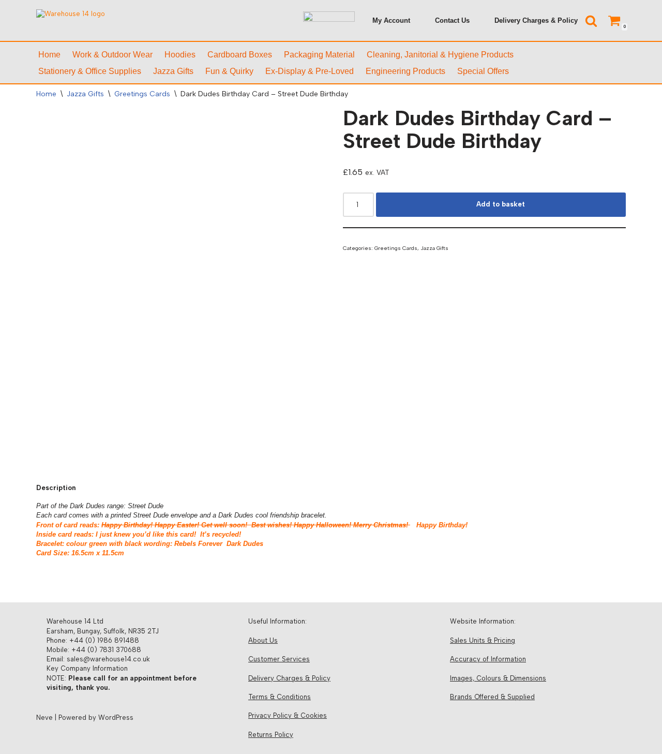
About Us (263, 640)
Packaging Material (319, 54)
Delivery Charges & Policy (536, 20)
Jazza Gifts (173, 71)
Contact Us (452, 20)
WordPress (115, 717)
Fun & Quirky (229, 71)
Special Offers (483, 71)
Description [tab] (56, 488)
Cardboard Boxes (239, 54)
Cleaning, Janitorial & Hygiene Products (440, 54)
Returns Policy (270, 734)
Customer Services (279, 659)
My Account (391, 20)
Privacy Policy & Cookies (287, 715)
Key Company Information (87, 668)
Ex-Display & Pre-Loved (309, 71)
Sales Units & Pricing (482, 640)
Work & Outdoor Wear (112, 54)
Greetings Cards (142, 94)
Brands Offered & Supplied (492, 697)
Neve (44, 717)
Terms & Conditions (279, 697)
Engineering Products (405, 71)
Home (49, 54)
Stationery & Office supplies (89, 71)
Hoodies (179, 54)
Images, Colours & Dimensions (498, 678)
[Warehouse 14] (101, 20)
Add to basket (500, 204)
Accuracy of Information (488, 659)
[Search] (591, 20)
